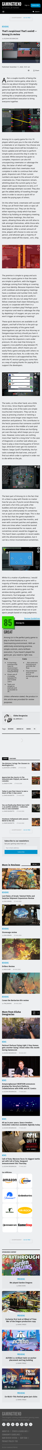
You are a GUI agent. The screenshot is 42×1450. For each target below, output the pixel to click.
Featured (12, 758)
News (4, 1041)
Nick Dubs (7, 969)
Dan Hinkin (8, 901)
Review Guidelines (32, 618)
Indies (28, 729)
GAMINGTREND (12, 1447)
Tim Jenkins (8, 1003)
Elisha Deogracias (11, 38)
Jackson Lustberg (10, 768)
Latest (5, 758)
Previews (21, 1279)
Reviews (5, 26)
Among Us (20, 729)
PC (34, 729)
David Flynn (8, 783)
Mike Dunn (22, 1286)
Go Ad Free (26, 18)
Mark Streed (22, 1324)
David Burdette (9, 795)
